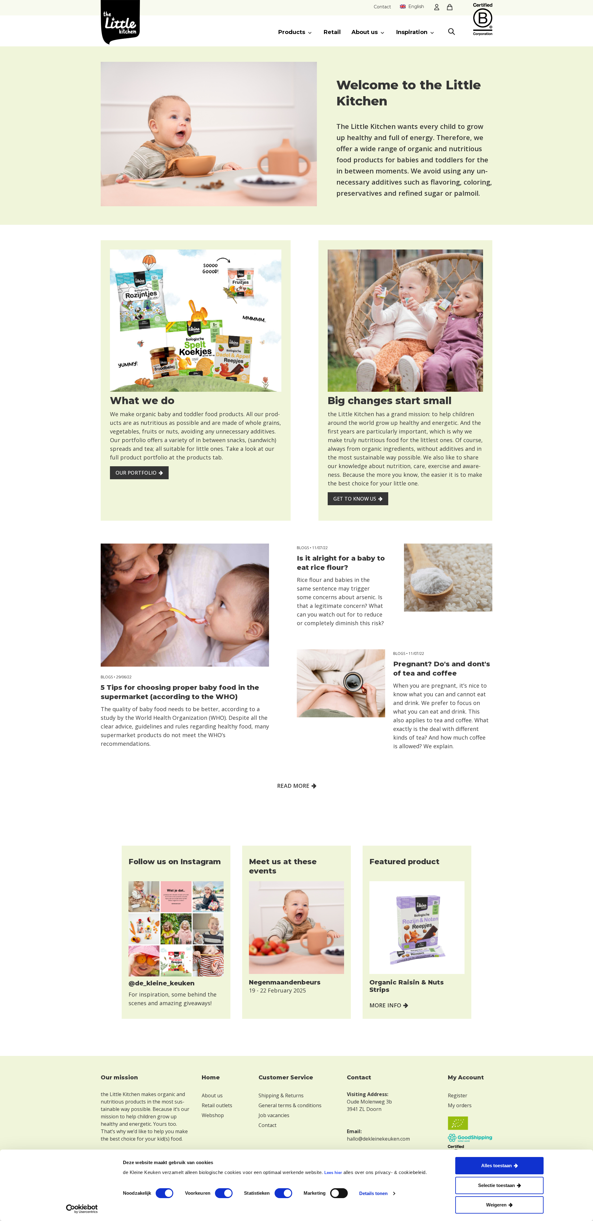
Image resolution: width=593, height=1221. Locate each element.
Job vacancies (274, 1115)
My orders (460, 1105)
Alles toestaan (496, 1165)
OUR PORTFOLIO (136, 472)
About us (212, 1095)
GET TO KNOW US (354, 498)
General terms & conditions (290, 1105)
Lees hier (333, 1173)
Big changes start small (390, 401)
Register (457, 1095)
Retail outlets (217, 1105)
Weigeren (496, 1204)
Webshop (213, 1115)
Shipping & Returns (281, 1095)
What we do (142, 401)
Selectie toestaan (496, 1185)
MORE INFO (385, 1005)
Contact (382, 7)
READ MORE (293, 785)
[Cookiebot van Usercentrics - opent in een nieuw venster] (82, 1209)
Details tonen (373, 1193)
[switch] (224, 1193)
